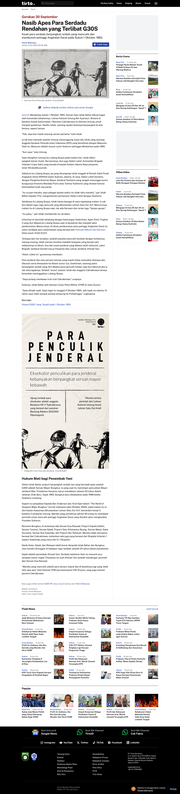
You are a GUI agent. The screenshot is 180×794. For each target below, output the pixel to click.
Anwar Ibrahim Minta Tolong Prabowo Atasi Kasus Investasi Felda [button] (82, 620)
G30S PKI (48, 584)
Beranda (25, 9)
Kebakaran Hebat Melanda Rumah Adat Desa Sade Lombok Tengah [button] (34, 634)
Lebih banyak (152, 609)
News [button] (119, 3)
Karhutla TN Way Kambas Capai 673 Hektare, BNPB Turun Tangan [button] (128, 620)
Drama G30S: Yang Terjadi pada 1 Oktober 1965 (46, 304)
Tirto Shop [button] (97, 774)
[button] (28, 3)
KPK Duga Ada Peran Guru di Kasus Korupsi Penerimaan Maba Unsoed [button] (129, 675)
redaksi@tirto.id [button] (134, 767)
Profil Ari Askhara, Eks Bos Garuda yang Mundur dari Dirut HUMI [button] (34, 648)
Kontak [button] (60, 757)
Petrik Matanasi (29, 43)
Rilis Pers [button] (61, 774)
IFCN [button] (95, 771)
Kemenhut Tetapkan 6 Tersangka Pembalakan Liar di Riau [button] (34, 661)
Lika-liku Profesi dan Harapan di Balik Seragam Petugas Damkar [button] (130, 181)
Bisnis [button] (138, 3)
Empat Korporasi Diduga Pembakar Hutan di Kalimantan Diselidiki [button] (80, 634)
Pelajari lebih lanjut (145, 790)
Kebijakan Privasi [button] (100, 757)
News (33, 9)
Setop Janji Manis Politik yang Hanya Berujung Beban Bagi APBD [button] (33, 714)
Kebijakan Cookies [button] (101, 761)
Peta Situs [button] (97, 768)
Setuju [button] (173, 789)
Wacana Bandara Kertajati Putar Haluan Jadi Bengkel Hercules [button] (131, 79)
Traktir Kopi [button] (102, 44)
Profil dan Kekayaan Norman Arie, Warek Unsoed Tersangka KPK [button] (82, 661)
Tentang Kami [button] (63, 754)
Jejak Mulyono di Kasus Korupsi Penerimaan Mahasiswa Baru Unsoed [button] (36, 620)
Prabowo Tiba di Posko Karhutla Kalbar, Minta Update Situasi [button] (130, 660)
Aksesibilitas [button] (98, 754)
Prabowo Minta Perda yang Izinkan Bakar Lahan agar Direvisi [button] (128, 634)
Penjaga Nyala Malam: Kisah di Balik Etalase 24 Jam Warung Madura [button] (129, 67)
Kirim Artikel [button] (98, 764)
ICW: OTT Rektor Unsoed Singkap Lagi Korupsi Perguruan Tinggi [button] (80, 648)
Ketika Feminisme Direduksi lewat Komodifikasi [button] (129, 93)
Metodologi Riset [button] (65, 768)
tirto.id (25, 115)
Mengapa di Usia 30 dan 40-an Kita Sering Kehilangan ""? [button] (131, 107)
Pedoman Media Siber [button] (67, 764)
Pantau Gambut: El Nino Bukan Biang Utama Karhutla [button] (130, 120)
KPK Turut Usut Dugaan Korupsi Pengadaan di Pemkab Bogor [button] (36, 674)
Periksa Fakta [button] (107, 3)
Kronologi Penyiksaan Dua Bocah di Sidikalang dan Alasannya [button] (131, 646)
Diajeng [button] (128, 3)
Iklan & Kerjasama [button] (65, 771)
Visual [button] (147, 3)
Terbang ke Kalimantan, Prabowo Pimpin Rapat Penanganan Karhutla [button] (80, 675)
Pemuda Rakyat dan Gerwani (90, 229)
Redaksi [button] (60, 761)
